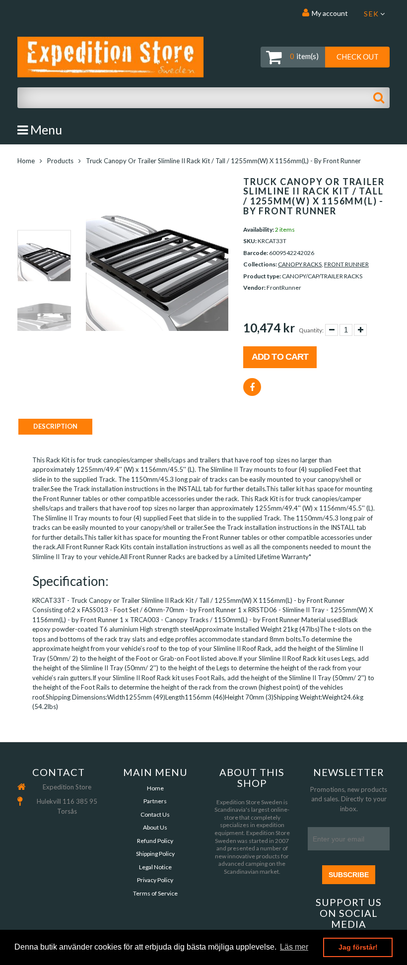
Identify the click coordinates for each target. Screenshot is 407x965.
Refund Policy (155, 840)
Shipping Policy (155, 853)
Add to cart (280, 357)
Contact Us (155, 814)
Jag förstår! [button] (358, 947)
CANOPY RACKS (300, 264)
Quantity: (311, 330)
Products (60, 161)
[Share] (252, 387)
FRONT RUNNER (346, 264)
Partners (155, 801)
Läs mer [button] (294, 947)
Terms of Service (155, 893)
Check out (358, 56)
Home (26, 161)
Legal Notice (155, 867)
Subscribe (349, 875)
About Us (155, 827)
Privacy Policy (155, 880)
